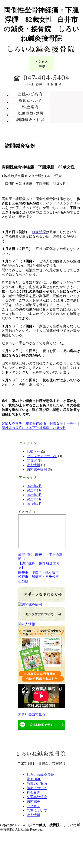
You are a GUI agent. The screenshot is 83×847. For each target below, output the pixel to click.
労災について (37, 810)
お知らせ (33, 451)
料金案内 (33, 792)
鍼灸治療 (39, 232)
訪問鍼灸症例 (37, 469)
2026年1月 (34, 490)
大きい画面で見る (31, 714)
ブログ (32, 460)
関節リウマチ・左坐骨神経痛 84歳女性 (32, 423)
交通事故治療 (37, 797)
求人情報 (33, 465)
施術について (37, 788)
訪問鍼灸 (33, 801)
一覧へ (71, 423)
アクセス (33, 806)
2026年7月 (34, 486)
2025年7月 (34, 499)
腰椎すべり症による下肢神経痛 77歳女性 (34, 428)
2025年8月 (34, 495)
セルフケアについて (42, 456)
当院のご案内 (37, 783)
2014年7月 (34, 504)
